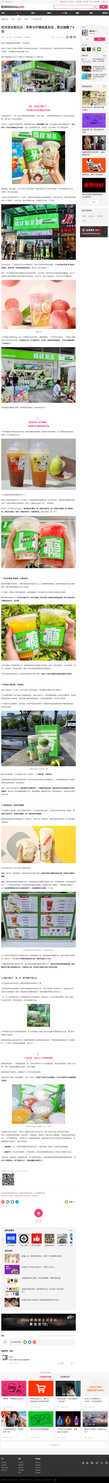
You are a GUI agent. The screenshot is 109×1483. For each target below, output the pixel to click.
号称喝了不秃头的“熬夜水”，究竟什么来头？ (38, 1267)
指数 (77, 13)
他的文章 (85, 55)
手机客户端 (4, 1467)
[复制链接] (17, 1202)
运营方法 (91, 216)
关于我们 (3, 1462)
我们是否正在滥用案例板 (39, 1429)
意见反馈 (37, 1465)
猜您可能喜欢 (87, 210)
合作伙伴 (3, 1465)
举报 (53, 37)
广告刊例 (20, 1470)
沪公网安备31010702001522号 (43, 1480)
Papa (11, 1357)
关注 (87, 39)
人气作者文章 (36, 19)
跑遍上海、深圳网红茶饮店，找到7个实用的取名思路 (42, 1256)
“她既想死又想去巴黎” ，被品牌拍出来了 (93, 153)
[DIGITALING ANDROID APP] (83, 1463)
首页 (3, 13)
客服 (91, 1)
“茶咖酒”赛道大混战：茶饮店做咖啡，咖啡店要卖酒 (41, 1278)
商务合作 (20, 1467)
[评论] (94, 1407)
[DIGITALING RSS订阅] (102, 1463)
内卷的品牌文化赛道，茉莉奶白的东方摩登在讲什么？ (99, 69)
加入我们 (3, 1470)
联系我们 (20, 1465)
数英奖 (105, 13)
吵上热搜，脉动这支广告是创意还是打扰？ (99, 76)
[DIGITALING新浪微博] (97, 1463)
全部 (70, 1230)
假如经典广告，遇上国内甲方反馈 (93, 131)
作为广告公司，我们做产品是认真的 (93, 108)
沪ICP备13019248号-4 (26, 1480)
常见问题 (85, 1)
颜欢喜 (92, 31)
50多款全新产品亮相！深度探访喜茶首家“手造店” (40, 1300)
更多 (104, 86)
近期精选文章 (87, 86)
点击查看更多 (54, 1445)
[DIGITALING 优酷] (106, 1463)
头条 (13, 19)
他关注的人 (85, 45)
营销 (84, 216)
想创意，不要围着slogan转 (13, 1399)
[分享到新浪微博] (71, 37)
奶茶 (84, 221)
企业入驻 (20, 1462)
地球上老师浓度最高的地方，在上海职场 (93, 195)
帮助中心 (37, 1462)
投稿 (19, 1472)
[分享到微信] (67, 37)
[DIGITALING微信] (91, 1463)
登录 (2, 1)
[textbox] (73, 6)
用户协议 (37, 1467)
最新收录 (4, 19)
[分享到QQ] (74, 37)
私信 (99, 39)
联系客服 (37, 1472)
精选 (26, 19)
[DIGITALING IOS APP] (87, 1463)
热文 (19, 19)
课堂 (91, 13)
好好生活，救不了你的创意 (92, 174)
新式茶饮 (100, 216)
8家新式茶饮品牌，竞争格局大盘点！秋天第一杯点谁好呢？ (43, 1290)
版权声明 (37, 1470)
